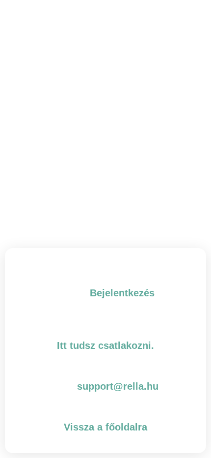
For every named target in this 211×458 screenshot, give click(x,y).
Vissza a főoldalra (105, 427)
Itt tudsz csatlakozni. (105, 345)
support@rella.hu (117, 386)
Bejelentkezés (122, 292)
